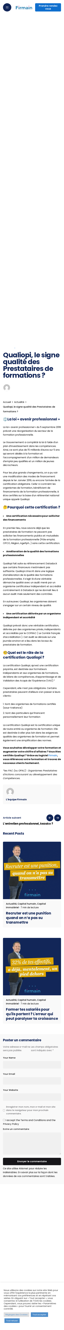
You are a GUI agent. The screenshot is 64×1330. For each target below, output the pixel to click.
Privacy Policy (11, 1124)
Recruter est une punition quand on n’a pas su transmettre (28, 918)
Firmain (52, 755)
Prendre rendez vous (48, 7)
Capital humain (27, 903)
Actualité (8, 348)
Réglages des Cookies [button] (17, 1314)
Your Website (10, 1090)
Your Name (9, 1057)
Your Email (9, 1074)
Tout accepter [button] (39, 1314)
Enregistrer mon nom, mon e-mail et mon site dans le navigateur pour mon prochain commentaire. (30, 1110)
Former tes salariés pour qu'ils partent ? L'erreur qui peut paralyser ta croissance (32, 1014)
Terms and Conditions (33, 1120)
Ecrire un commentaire (16, 1129)
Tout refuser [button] (12, 1320)
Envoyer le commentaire (32, 1161)
